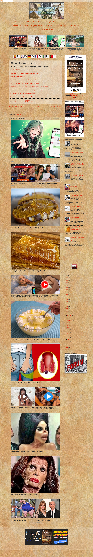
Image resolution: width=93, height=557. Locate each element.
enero (68, 341)
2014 (67, 306)
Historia (18, 22)
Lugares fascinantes (71, 22)
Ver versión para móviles (35, 110)
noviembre (69, 315)
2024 (67, 282)
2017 (67, 299)
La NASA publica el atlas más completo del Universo (21, 69)
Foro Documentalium (29, 101)
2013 (67, 308)
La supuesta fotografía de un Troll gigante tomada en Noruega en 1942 (76, 154)
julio (68, 325)
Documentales (75, 25)
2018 (67, 296)
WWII (27, 22)
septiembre (70, 320)
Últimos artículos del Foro (72, 334)
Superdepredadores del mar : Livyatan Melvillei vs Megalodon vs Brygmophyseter (28, 90)
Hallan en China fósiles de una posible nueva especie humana (24, 73)
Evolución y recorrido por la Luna (17, 76)
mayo (68, 329)
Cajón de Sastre (37, 25)
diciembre (69, 313)
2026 (67, 277)
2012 (67, 311)
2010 (67, 347)
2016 (67, 301)
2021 (67, 289)
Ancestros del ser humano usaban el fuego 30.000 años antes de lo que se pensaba (29, 86)
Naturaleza (37, 22)
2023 (67, 285)
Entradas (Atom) (18, 114)
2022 (67, 287)
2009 (67, 349)
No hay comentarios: (36, 100)
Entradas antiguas (56, 106)
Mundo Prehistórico (20, 25)
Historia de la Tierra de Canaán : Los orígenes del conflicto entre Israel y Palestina (77, 228)
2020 (67, 292)
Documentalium (20, 100)
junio (68, 327)
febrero (69, 339)
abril (68, 332)
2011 (67, 345)
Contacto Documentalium (70, 272)
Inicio (37, 106)
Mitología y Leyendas (52, 22)
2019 (67, 294)
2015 (67, 304)
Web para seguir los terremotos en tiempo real (21, 96)
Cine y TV (62, 25)
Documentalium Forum (20, 101)
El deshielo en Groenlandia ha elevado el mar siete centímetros (24, 80)
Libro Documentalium (46, 29)
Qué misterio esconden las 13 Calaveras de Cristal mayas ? (23, 93)
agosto (69, 322)
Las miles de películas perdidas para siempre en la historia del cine (77, 239)
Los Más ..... (50, 25)
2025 (67, 280)
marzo (68, 337)
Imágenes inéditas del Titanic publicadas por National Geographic (25, 83)
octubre (69, 317)
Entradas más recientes (16, 106)
